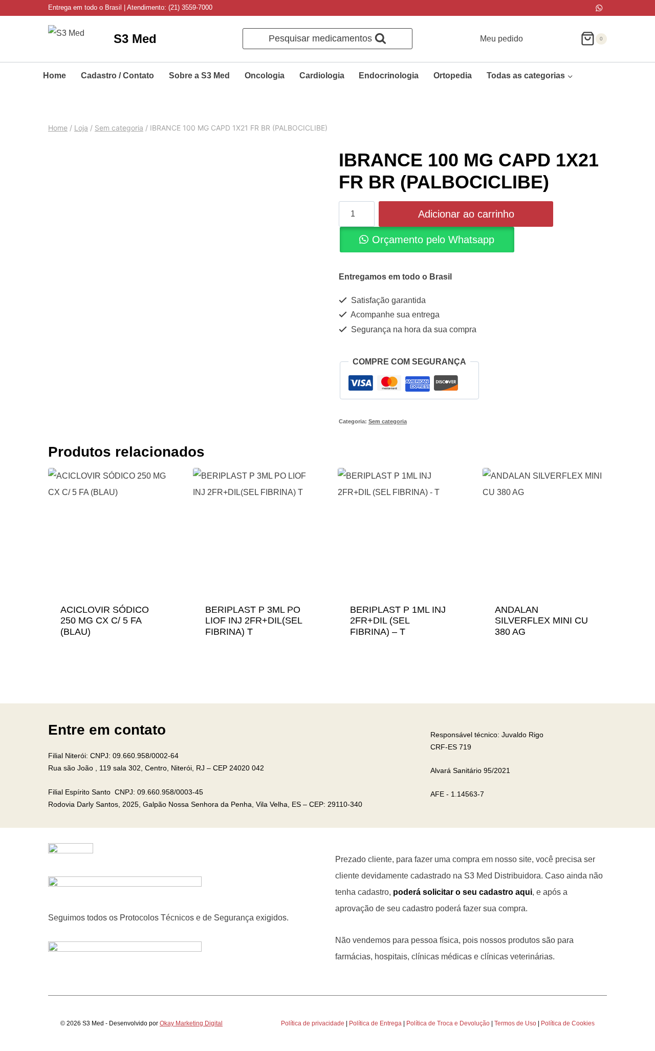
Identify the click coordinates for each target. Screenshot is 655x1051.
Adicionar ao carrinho (466, 214)
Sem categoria (387, 421)
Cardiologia (321, 75)
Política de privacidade (312, 1023)
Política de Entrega (375, 1023)
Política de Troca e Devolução (448, 1023)
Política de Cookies (568, 1023)
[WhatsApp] (599, 8)
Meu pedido (501, 38)
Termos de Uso (515, 1023)
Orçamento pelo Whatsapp (433, 239)
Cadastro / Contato (117, 75)
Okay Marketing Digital (191, 1023)
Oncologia (265, 75)
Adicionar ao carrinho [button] (110, 615)
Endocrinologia (389, 75)
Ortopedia (452, 75)
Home (54, 75)
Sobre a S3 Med (199, 75)
